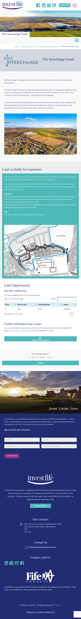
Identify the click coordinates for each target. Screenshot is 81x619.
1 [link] (71, 314)
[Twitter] (49, 5)
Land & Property (28, 46)
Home (16, 46)
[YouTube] (54, 5)
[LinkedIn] (38, 5)
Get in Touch (40, 506)
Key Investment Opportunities (47, 46)
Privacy (58, 605)
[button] (15, 304)
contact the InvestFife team (19, 331)
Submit (40, 363)
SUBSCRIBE (11, 456)
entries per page (17, 299)
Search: (54, 299)
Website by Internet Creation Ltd (40, 612)
